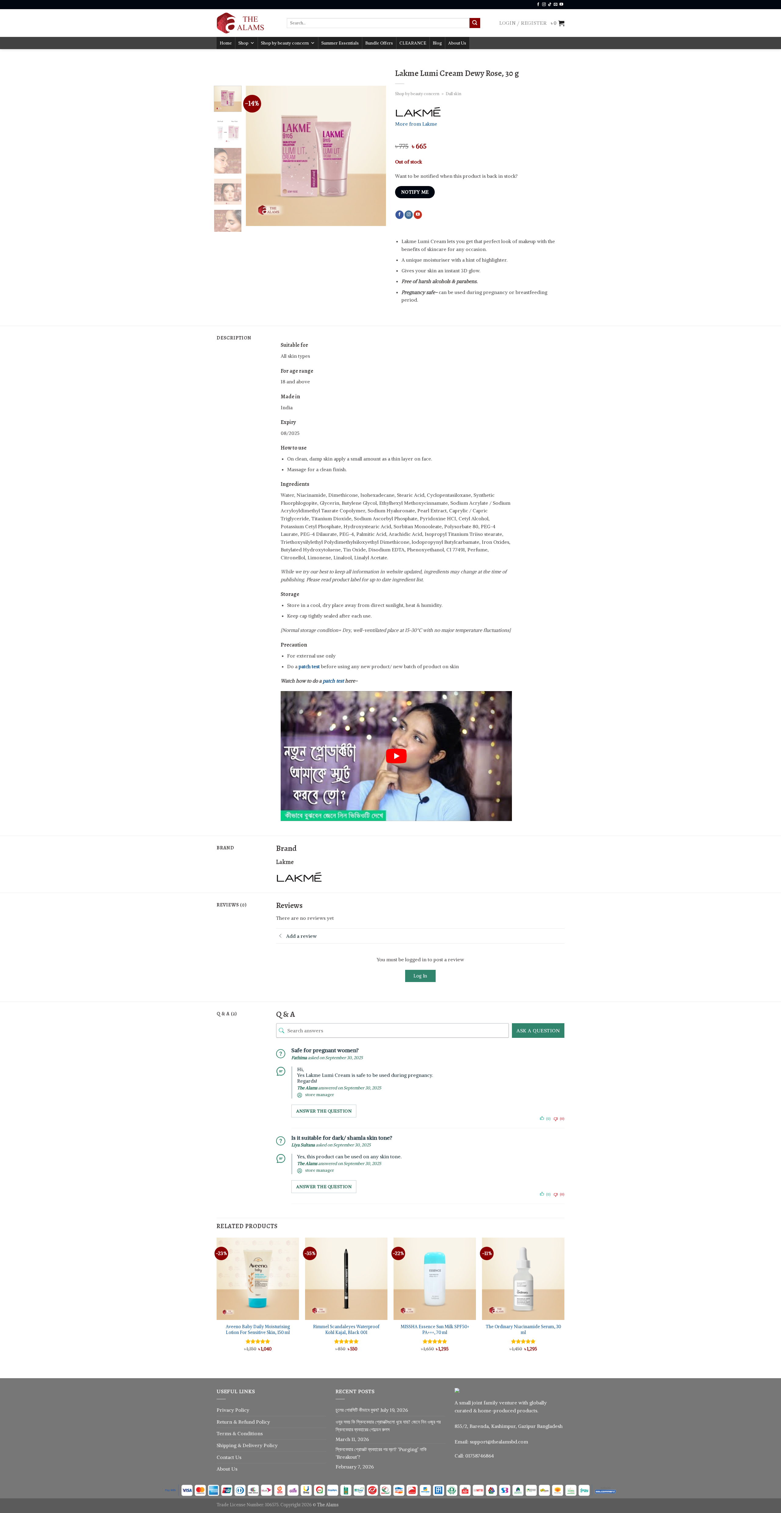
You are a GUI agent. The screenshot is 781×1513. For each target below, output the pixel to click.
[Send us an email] (555, 4)
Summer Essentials (340, 43)
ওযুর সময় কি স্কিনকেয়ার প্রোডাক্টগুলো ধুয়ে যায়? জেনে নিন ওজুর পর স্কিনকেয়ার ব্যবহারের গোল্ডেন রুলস (388, 1426)
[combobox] (378, 23)
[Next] (375, 156)
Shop (243, 43)
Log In (420, 976)
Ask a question (538, 1030)
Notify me (415, 192)
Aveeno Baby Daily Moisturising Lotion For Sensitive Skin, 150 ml (258, 1329)
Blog (437, 43)
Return (225, 1422)
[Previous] (256, 156)
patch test (333, 681)
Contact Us (229, 1457)
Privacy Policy (233, 1410)
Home (226, 43)
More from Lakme (416, 124)
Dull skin (453, 93)
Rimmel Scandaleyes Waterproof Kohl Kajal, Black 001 (346, 1329)
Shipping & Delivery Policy (247, 1445)
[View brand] (418, 112)
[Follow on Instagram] (544, 4)
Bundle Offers (379, 43)
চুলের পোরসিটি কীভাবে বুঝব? (357, 1410)
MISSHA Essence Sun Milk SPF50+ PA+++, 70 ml (435, 1329)
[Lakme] (299, 877)
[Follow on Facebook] (538, 4)
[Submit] (475, 23)
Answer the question (323, 1111)
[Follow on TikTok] (550, 4)
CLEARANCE (412, 43)
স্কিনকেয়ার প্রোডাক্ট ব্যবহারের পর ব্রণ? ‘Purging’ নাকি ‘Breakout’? (381, 1453)
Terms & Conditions (240, 1433)
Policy (263, 1422)
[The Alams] (247, 23)
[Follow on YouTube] (561, 4)
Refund (247, 1422)
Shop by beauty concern (285, 43)
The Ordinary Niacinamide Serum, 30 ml (523, 1329)
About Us (457, 43)
